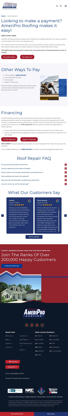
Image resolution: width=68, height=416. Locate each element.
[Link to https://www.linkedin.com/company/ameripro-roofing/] (37, 325)
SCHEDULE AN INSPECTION (12, 265)
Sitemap (60, 397)
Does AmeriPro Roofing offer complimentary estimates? (20, 180)
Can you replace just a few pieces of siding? (15, 168)
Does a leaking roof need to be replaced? (15, 176)
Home (3, 16)
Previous (2, 215)
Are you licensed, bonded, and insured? (14, 164)
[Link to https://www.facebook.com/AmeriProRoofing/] (27, 325)
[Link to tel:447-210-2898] (56, 6)
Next (65, 215)
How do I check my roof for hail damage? (15, 184)
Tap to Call (51, 414)
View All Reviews (34, 236)
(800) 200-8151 (21, 75)
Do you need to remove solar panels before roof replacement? (22, 172)
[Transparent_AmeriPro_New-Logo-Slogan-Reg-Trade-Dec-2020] (9, 3)
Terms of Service (51, 397)
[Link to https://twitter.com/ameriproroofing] (42, 325)
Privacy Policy (41, 397)
